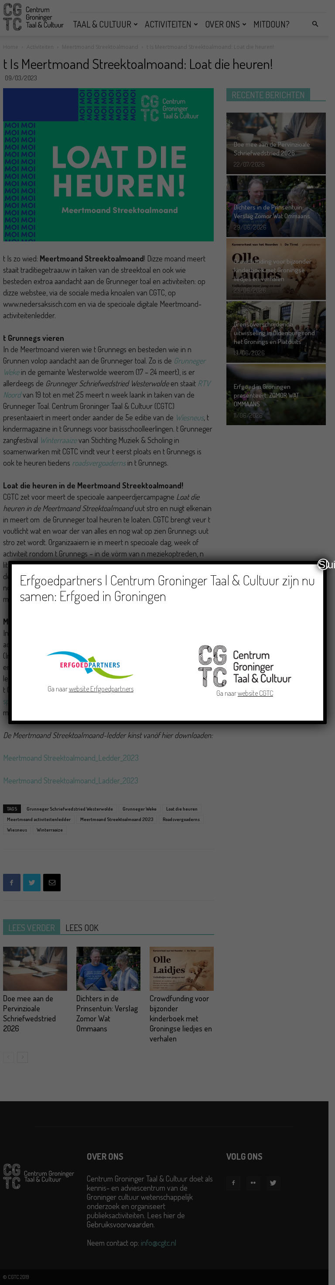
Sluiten (323, 564)
